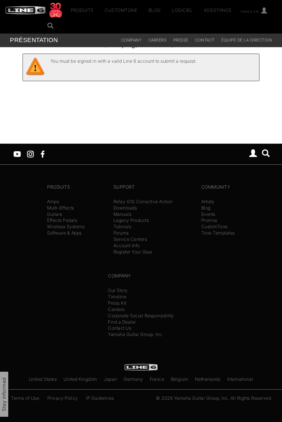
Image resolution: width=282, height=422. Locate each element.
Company (131, 40)
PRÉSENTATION (34, 40)
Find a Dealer (122, 322)
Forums (121, 233)
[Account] (264, 11)
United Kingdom (80, 379)
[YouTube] (17, 153)
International (240, 379)
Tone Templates (218, 233)
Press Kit (117, 303)
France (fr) (249, 11)
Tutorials (122, 226)
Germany (133, 379)
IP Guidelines (100, 398)
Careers (116, 309)
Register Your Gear (133, 252)
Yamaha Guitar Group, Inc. (135, 334)
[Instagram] (30, 153)
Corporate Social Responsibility (141, 315)
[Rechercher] (50, 26)
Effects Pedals (62, 220)
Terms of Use (25, 398)
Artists (207, 201)
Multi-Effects (60, 208)
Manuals (122, 214)
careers (157, 40)
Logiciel (182, 10)
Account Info (126, 245)
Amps (53, 201)
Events (208, 214)
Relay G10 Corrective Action (143, 201)
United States (43, 379)
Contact (205, 40)
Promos (209, 220)
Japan (110, 379)
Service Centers (130, 239)
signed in (87, 61)
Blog (154, 10)
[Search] (265, 154)
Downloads (125, 208)
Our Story (118, 290)
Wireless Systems (66, 226)
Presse (180, 40)
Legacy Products (131, 220)
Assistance (218, 10)
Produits (82, 10)
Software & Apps (64, 233)
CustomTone (121, 10)
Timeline (117, 296)
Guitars (54, 214)
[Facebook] (42, 153)
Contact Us (119, 328)
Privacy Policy (62, 398)
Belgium (179, 379)
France (157, 379)
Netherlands (208, 379)
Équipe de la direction (246, 40)
